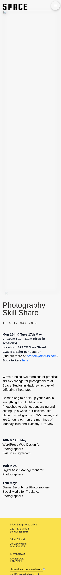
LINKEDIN (16, 561)
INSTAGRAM (17, 554)
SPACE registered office (23, 524)
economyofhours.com (42, 356)
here (25, 360)
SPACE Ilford (17, 539)
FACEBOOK (17, 558)
